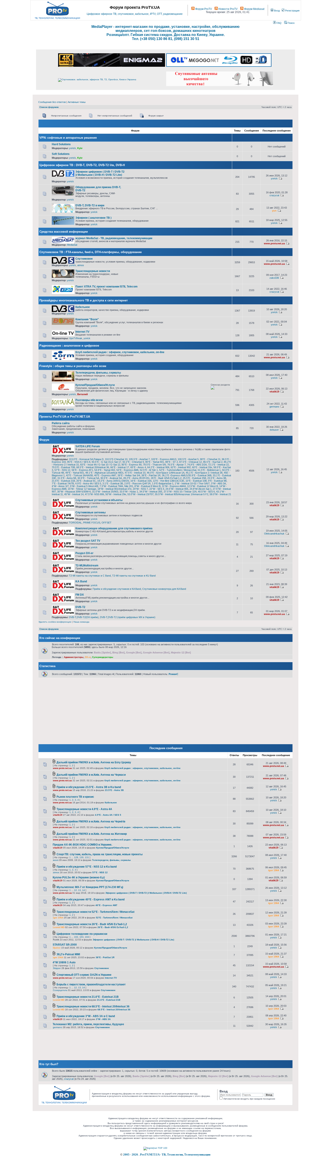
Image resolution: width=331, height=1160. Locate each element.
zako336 (274, 277)
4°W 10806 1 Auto (64, 962)
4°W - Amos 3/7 (60, 486)
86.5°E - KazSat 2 (212, 462)
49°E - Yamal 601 (74, 472)
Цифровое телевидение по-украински (82, 933)
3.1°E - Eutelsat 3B (112, 483)
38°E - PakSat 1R (151, 475)
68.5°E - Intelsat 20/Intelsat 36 (92, 467)
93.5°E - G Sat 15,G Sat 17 (106, 462)
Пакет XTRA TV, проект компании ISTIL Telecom (106, 286)
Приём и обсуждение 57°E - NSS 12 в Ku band (87, 866)
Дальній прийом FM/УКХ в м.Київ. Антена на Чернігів (91, 821)
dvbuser (274, 429)
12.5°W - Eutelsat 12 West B (202, 486)
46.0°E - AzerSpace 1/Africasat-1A (165, 472)
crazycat (274, 195)
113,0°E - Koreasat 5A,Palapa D (86, 459)
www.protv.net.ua (274, 243)
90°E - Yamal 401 (154, 462)
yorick (72, 148)
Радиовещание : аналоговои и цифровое (69, 345)
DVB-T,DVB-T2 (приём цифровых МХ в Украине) (127, 617)
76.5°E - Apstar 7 (176, 464)
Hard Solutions (61, 144)
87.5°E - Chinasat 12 (190, 462)
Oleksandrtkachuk (274, 533)
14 (83, 890)
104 (87, 937)
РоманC (173, 674)
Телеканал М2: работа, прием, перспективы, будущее (88, 1024)
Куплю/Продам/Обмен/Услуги (95, 385)
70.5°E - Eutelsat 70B (63, 467)
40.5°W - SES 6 (206, 491)
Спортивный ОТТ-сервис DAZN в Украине (84, 974)
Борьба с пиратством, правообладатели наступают (91, 984)
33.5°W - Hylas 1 (129, 491)
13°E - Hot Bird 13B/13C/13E (168, 480)
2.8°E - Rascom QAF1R (137, 483)
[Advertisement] (177, 172)
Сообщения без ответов (52, 102)
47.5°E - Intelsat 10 (135, 472)
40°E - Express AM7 (105, 475)
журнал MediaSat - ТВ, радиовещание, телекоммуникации (113, 238)
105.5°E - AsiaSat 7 (139, 459)
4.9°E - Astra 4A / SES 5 (88, 483)
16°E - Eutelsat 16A (141, 480)
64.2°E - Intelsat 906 (158, 467)
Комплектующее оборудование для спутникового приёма (113, 528)
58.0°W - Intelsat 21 (220, 494)
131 (87, 857)
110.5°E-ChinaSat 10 (116, 459)
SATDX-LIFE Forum (87, 446)
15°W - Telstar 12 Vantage (82, 489)
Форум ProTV (203, 9)
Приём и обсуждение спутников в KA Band (117, 589)
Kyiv (79, 148)
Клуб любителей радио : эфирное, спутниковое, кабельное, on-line (119, 352)
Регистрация (291, 10)
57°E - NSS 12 (62, 470)
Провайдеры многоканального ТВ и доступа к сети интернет (83, 300)
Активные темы (77, 102)
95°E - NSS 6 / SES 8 (78, 462)
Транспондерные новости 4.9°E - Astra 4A (84, 809)
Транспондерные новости (92, 271)
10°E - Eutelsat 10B (196, 480)
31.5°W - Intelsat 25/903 (105, 491)
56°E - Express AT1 (82, 470)
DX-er (88, 657)
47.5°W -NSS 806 (94, 494)
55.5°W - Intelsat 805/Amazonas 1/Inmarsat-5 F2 (181, 494)
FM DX (79, 594)
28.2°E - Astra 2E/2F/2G (136, 478)
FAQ (278, 23)
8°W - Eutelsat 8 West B (147, 486)
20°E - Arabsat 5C (86, 480)
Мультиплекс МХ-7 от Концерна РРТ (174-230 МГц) (90, 887)
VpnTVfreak (75, 338)
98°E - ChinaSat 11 (210, 459)
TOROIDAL (75, 522)
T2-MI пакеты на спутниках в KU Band (134, 575)
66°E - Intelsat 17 (119, 467)
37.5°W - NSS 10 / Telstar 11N (180, 491)
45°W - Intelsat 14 (74, 494)
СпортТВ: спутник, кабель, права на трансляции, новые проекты (100, 854)
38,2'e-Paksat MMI (68, 954)
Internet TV (82, 331)
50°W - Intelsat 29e (115, 494)
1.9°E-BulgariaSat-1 (162, 483)
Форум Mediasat (253, 9)
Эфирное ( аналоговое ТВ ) (93, 217)
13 (79, 890)
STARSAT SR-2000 (65, 944)
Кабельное (82, 307)
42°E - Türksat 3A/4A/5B (79, 475)
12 (75, 890)
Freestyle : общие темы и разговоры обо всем (72, 366)
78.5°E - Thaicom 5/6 (154, 464)
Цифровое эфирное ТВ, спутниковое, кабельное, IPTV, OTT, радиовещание (135, 14)
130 (81, 857)
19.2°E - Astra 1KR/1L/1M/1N (113, 480)
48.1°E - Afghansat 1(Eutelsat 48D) (104, 472)
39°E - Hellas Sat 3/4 (129, 475)
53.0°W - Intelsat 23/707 (140, 494)
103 (81, 937)
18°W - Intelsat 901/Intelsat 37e (114, 489)
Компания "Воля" (87, 319)
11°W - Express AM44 (174, 486)
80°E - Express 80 (132, 464)
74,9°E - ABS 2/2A (197, 464)
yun (274, 210)
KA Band (81, 581)
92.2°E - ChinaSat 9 (133, 462)
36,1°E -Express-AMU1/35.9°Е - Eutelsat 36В (186, 475)
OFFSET (106, 522)
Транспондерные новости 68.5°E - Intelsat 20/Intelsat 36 (93, 1006)
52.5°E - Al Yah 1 (149, 470)
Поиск (291, 23)
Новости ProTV (228, 9)
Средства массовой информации (63, 231)
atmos (80, 265)
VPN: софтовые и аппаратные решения (68, 137)
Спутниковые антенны (90, 512)
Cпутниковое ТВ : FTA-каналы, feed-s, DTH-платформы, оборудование (90, 252)
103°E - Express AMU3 (163, 459)
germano (274, 406)
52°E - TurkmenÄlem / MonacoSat (177, 470)
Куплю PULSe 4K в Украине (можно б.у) (79, 877)
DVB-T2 (80, 607)
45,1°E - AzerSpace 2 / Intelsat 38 (204, 472)
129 (76, 857)
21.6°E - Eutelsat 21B (63, 480)
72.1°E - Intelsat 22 (218, 464)
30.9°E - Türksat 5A (88, 478)
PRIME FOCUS (91, 522)
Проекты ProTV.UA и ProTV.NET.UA (64, 416)
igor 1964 (273, 870)
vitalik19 (274, 391)
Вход (276, 10)
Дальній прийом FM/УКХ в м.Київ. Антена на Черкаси (91, 774)
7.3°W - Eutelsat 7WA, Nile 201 (116, 486)
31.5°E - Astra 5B (66, 478)
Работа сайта (61, 423)
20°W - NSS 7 (140, 489)
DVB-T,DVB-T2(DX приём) (84, 617)
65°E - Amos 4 (138, 467)
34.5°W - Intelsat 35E (150, 491)
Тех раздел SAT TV (87, 540)
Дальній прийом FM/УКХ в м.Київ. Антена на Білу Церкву (94, 762)
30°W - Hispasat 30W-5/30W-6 (74, 491)
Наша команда (81, 622)
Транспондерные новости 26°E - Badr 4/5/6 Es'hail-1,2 (92, 924)
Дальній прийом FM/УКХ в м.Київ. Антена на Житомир (92, 833)
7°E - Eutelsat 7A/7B (63, 483)
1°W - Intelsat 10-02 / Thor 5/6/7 (192, 483)
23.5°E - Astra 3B (216, 478)
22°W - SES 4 (156, 489)
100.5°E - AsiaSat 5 (188, 459)
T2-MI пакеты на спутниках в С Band (90, 575)
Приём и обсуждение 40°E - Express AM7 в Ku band (91, 899)
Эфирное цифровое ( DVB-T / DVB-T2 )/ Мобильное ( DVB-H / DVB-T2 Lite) (100, 173)
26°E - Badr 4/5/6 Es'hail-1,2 (166, 478)
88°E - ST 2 (171, 462)
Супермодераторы (102, 657)
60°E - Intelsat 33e (202, 467)
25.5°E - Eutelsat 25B (194, 478)
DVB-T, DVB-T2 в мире (89, 205)
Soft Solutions (61, 154)
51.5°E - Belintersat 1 (209, 470)
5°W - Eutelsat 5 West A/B (84, 486)
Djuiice (57, 947)
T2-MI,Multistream (86, 565)
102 (76, 937)
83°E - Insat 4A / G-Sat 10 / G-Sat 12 (100, 464)
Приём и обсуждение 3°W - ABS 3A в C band (86, 1016)
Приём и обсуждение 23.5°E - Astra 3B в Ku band (89, 787)
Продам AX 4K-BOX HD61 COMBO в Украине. (82, 844)
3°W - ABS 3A (218, 483)
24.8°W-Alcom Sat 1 (200, 489)
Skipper (57, 968)
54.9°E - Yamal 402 (104, 470)
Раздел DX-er (84, 553)
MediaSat (72, 244)
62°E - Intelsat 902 (181, 467)
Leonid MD (58, 927)
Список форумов (49, 107)
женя (55, 860)
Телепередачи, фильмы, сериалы (98, 372)
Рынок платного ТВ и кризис (75, 796)
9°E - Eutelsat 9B (217, 480)
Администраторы (74, 657)
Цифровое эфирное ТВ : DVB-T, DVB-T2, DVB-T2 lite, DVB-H (82, 165)
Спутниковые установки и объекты (98, 500)
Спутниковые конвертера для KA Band (164, 589)
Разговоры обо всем (89, 400)
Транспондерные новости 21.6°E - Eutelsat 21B (88, 996)
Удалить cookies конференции (55, 622)
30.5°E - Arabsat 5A (111, 478)
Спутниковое (84, 258)
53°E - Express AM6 (127, 470)
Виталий (82, 394)
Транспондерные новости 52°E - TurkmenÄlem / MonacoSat (95, 911)
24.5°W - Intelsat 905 (177, 489)
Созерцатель (60, 990)
